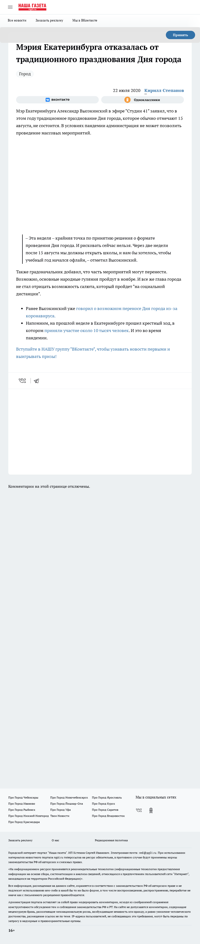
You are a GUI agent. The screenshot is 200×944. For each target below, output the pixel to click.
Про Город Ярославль (107, 797)
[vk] (23, 380)
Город (25, 74)
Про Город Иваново (21, 803)
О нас (55, 840)
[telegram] (38, 380)
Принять (180, 35)
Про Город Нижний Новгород (28, 816)
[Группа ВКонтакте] (57, 99)
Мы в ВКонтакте (84, 20)
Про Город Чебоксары (23, 797)
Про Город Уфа (60, 809)
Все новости (17, 20)
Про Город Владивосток (108, 816)
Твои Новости (59, 816)
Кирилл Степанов (164, 90)
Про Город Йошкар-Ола (66, 803)
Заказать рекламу (49, 20)
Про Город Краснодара (24, 822)
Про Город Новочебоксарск (69, 797)
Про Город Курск (103, 803)
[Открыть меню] (10, 7)
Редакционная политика (111, 840)
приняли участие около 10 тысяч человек (86, 330)
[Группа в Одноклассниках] (142, 99)
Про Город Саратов (105, 809)
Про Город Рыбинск (21, 809)
